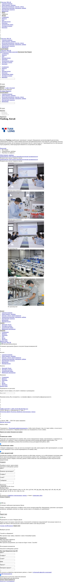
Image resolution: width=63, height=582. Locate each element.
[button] (8, 308)
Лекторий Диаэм (6, 324)
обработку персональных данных (17, 495)
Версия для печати (5, 422)
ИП (16, 551)
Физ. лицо (2, 551)
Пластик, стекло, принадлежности (11, 315)
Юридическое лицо (10, 551)
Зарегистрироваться (10, 579)
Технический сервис (7, 24)
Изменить (8, 91)
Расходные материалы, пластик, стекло (13, 6)
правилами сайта (37, 495)
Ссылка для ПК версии (6, 525)
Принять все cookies (5, 432)
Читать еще (3, 148)
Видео (3, 338)
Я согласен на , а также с (21, 495)
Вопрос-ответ (4, 341)
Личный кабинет (4, 49)
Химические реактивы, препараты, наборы (14, 8)
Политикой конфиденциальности (18, 428)
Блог (3, 20)
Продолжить (3, 538)
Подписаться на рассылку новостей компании (13, 576)
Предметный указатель (8, 9)
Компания (2, 330)
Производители (6, 21)
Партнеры (4, 23)
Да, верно (2, 91)
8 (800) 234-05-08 (5, 408)
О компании (5, 17)
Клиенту (2, 323)
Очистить (2, 86)
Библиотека (5, 11)
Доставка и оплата (7, 26)
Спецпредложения (7, 3)
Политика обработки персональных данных (23, 411)
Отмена (2, 579)
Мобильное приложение (9, 329)
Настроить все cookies (16, 432)
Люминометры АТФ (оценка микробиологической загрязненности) (19, 156)
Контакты (4, 27)
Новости (4, 18)
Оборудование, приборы (9, 5)
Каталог (2, 311)
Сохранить (2, 462)
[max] (3, 34)
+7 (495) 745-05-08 (15, 408)
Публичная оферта (5, 411)
